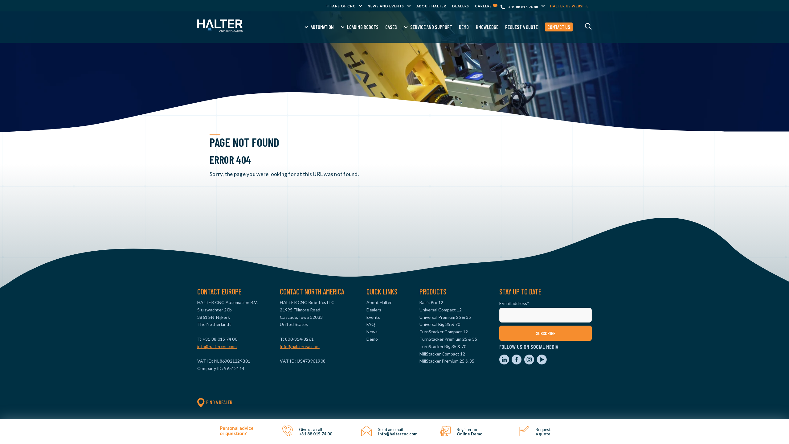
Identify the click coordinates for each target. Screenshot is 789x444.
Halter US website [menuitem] (569, 6)
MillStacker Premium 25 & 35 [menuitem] (446, 361)
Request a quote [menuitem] (521, 27)
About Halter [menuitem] (431, 6)
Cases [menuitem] (391, 27)
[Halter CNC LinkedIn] (504, 362)
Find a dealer (219, 402)
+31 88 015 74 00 (523, 7)
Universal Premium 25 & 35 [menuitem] (445, 317)
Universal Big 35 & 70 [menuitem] (439, 324)
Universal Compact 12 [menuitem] (440, 309)
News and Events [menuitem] (386, 6)
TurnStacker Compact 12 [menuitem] (443, 331)
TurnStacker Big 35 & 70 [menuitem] (442, 346)
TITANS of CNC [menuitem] (341, 6)
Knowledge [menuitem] (487, 27)
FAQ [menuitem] (370, 324)
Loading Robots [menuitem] (362, 27)
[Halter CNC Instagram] (529, 362)
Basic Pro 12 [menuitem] (431, 302)
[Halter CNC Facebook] (517, 362)
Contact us (558, 27)
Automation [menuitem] (322, 27)
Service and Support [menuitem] (431, 27)
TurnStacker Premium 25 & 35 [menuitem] (448, 339)
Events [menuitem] (373, 317)
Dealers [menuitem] (460, 6)
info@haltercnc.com (217, 346)
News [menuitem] (372, 331)
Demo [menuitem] (464, 27)
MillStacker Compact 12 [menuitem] (442, 353)
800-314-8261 (299, 339)
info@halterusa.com (300, 346)
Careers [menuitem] (484, 6)
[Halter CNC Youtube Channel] (542, 362)
